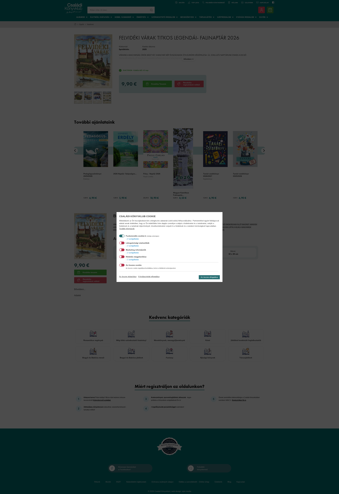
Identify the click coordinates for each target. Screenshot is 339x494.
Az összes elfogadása (209, 277)
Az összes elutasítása (127, 277)
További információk (127, 229)
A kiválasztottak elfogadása (148, 277)
